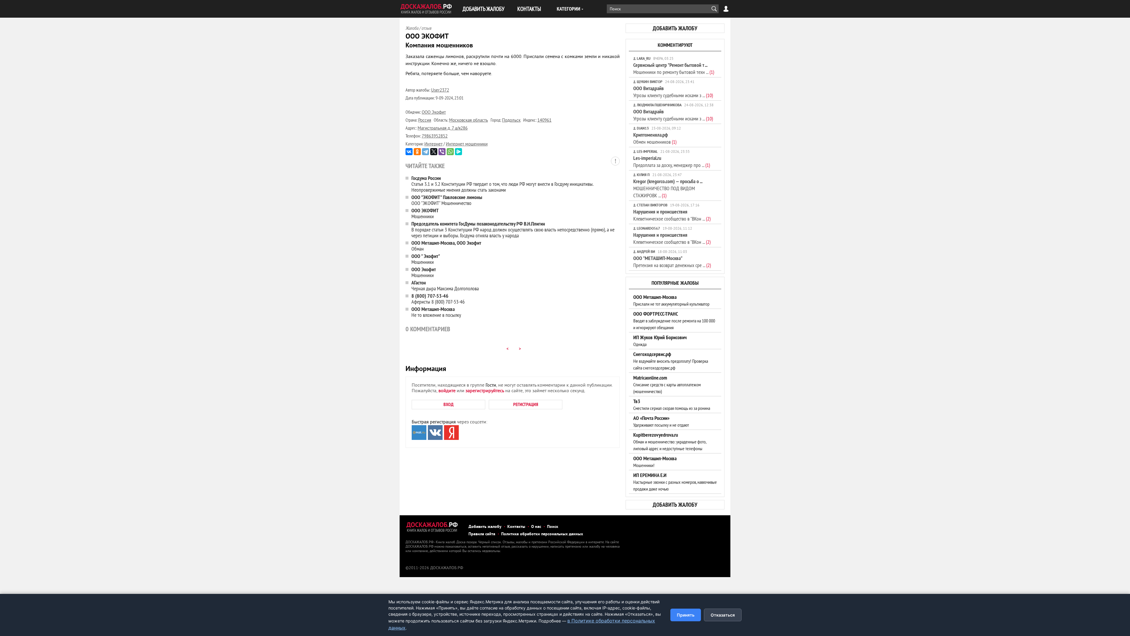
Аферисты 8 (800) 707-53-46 (438, 298)
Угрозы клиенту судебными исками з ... (673, 92)
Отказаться (723, 614)
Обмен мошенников (655, 138)
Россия (424, 120)
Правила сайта (481, 534)
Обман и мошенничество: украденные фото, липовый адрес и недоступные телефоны (669, 441)
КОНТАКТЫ (529, 8)
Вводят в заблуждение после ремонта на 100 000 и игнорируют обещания (674, 320)
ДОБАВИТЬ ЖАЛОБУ (483, 8)
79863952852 (435, 136)
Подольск (511, 120)
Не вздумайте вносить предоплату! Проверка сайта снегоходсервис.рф (670, 361)
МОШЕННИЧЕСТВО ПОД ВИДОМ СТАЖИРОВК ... (667, 188)
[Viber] (442, 151)
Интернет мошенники (467, 144)
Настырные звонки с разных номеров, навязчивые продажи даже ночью (675, 482)
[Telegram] (425, 151)
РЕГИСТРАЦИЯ (525, 404)
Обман (446, 245)
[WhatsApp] (450, 151)
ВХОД (448, 404)
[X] (433, 151)
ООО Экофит (434, 112)
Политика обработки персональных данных (542, 534)
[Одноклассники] (417, 151)
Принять (685, 614)
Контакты (516, 526)
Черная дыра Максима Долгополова (445, 285)
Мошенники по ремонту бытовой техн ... (673, 68)
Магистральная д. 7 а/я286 (443, 128)
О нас (536, 526)
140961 (544, 120)
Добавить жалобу (484, 526)
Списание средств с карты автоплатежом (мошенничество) (667, 384)
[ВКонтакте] (409, 151)
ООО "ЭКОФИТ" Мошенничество (446, 200)
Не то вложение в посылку (436, 312)
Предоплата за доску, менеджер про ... (671, 161)
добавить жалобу (675, 28)
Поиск (552, 526)
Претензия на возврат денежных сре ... (672, 262)
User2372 (440, 90)
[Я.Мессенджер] (458, 151)
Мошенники (425, 213)
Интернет (433, 144)
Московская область (468, 120)
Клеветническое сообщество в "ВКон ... (672, 215)
